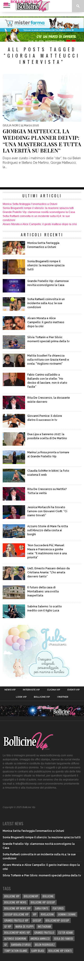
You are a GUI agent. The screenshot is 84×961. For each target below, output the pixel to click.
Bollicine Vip (42, 697)
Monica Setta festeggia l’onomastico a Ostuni (30, 204)
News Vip (9, 690)
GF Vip (7, 926)
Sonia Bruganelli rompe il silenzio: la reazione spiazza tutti (38, 208)
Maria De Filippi (24, 926)
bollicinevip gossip (57, 920)
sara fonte (41, 908)
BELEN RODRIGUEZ (45, 944)
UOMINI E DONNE (67, 914)
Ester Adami (65, 932)
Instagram (44, 926)
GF (5, 944)
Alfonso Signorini (15, 938)
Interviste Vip (31, 690)
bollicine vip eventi (60, 950)
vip (35, 914)
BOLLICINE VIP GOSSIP (43, 902)
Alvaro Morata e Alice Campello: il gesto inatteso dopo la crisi (40, 224)
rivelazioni (47, 914)
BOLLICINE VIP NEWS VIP (17, 908)
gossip (37, 920)
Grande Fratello (44, 932)
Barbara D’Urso (21, 944)
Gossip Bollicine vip (16, 914)
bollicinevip (31, 896)
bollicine (48, 896)
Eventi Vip (73, 690)
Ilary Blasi (37, 950)
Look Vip (21, 697)
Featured (58, 908)
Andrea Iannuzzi (40, 938)
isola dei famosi (63, 938)
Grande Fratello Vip (16, 920)
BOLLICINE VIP (11, 896)
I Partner (62, 697)
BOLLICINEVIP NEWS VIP (17, 932)
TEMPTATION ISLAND (15, 950)
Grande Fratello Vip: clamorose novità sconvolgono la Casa (39, 212)
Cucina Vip (53, 690)
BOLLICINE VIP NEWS (15, 902)
